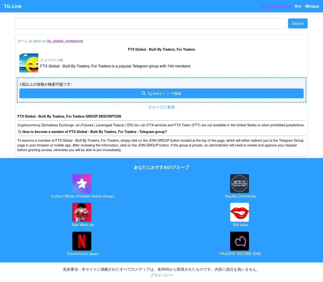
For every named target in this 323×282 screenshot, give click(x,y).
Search (298, 23)
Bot (298, 6)
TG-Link (13, 6)
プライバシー (161, 275)
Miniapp (312, 6)
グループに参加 (161, 107)
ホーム (22, 40)
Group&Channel (276, 6)
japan (37, 40)
